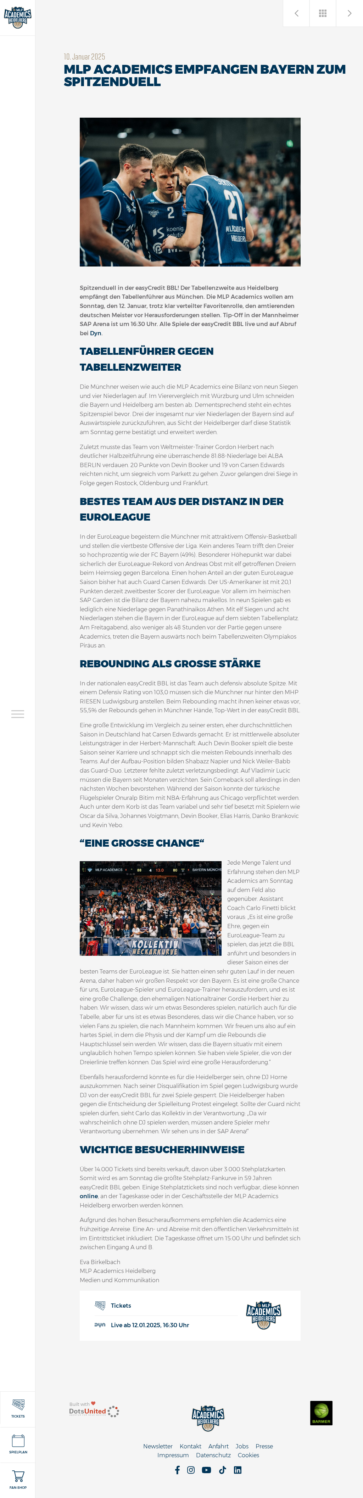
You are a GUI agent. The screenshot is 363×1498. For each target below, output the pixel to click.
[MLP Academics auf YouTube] (206, 1472)
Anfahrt (218, 1446)
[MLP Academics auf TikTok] (223, 1472)
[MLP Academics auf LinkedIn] (237, 1472)
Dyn (95, 333)
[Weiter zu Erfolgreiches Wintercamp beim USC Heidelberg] (349, 13)
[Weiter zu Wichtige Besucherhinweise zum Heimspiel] (296, 13)
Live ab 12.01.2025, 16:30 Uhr (150, 1325)
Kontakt (190, 1446)
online (89, 1196)
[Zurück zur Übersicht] (323, 13)
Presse (264, 1446)
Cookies (248, 1455)
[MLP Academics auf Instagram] (190, 1472)
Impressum (173, 1455)
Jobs (242, 1446)
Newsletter (158, 1446)
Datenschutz (213, 1455)
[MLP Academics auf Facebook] (177, 1472)
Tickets (121, 1305)
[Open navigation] (17, 714)
